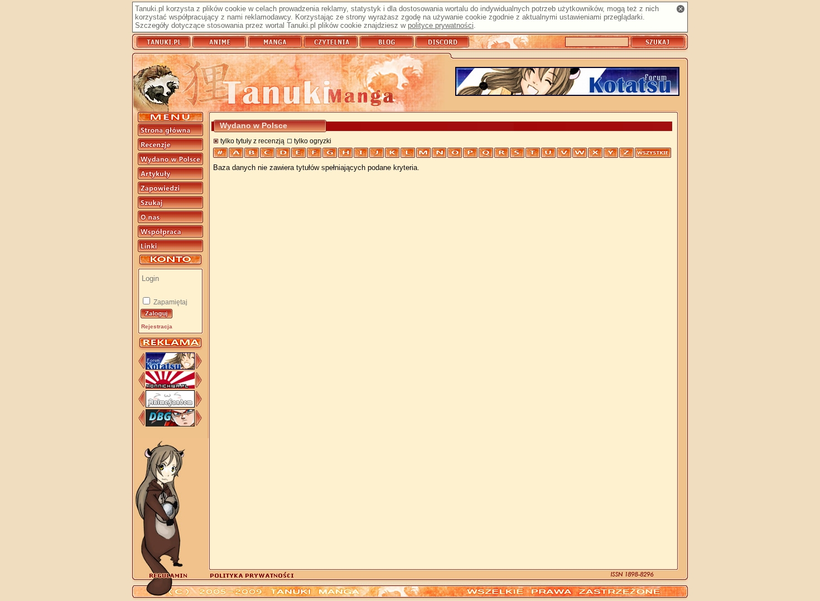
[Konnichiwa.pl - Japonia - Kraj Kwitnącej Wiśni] (170, 386)
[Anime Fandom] (170, 405)
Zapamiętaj (169, 302)
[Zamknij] (680, 9)
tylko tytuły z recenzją (252, 140)
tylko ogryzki (312, 140)
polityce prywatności (441, 25)
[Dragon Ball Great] (170, 424)
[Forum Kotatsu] (170, 367)
